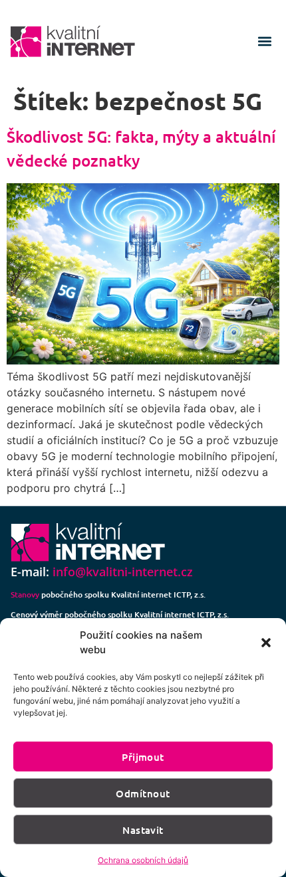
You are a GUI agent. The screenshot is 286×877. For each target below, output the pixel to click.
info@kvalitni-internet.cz (123, 572)
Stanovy (25, 594)
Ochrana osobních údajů (143, 860)
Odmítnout (143, 793)
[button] (266, 642)
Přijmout (143, 756)
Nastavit (143, 830)
